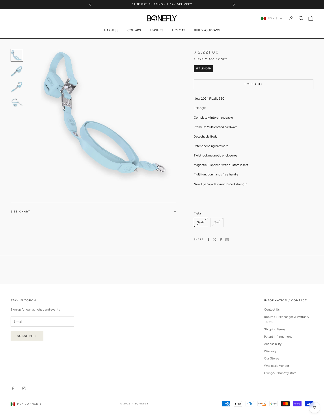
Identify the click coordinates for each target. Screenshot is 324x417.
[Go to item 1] (17, 71)
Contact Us (272, 309)
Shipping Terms (274, 329)
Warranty (270, 351)
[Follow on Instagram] (24, 388)
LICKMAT (178, 30)
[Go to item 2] (17, 87)
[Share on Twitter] (214, 239)
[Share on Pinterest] (221, 239)
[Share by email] (227, 239)
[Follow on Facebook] (13, 388)
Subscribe (27, 336)
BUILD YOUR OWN (207, 30)
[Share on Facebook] (208, 239)
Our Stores (271, 358)
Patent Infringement (278, 337)
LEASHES (156, 30)
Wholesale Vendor (276, 366)
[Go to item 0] (17, 55)
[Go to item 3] (17, 103)
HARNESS (111, 30)
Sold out (253, 84)
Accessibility (272, 344)
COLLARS (134, 30)
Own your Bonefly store (280, 373)
